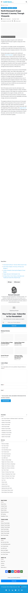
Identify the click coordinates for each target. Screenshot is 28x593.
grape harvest (23, 107)
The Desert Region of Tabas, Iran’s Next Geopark (7, 343)
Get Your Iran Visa (5, 542)
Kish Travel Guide (4, 535)
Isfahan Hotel (4, 484)
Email (2, 390)
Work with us (3, 567)
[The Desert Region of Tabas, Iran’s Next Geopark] (7, 337)
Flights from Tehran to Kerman (8, 468)
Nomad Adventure (5, 512)
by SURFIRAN (24, 586)
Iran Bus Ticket (5, 447)
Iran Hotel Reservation (6, 449)
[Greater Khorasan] (7, 350)
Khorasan (17, 282)
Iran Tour (4, 480)
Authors (2, 563)
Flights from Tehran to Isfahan (8, 465)
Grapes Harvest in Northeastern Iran (11, 274)
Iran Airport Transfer (6, 455)
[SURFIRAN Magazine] (8, 2)
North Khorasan (9, 54)
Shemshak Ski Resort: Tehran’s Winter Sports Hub (14, 264)
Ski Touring (3, 514)
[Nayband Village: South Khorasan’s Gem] (21, 337)
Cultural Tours (4, 506)
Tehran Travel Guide (6, 420)
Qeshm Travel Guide (6, 436)
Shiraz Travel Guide (6, 424)
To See (6, 5)
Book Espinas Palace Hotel (7, 490)
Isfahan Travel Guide (6, 422)
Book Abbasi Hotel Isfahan (7, 492)
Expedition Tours (4, 516)
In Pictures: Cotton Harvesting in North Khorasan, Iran (19, 357)
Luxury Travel (4, 508)
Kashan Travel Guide (6, 428)
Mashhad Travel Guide (6, 430)
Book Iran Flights (5, 443)
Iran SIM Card (5, 457)
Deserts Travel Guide (6, 434)
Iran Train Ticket (5, 445)
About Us (3, 561)
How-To (14, 8)
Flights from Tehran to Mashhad (8, 463)
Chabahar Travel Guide (6, 432)
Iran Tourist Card (5, 451)
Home (3, 5)
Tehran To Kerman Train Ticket (8, 476)
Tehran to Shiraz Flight (6, 459)
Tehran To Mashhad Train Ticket (8, 474)
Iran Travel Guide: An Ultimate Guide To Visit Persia (12, 418)
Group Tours (3, 504)
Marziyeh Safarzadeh (7, 18)
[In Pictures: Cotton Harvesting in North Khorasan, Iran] (21, 350)
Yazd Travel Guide (5, 426)
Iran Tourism (4, 8)
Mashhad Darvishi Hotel (7, 488)
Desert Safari (4, 510)
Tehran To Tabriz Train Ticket (8, 478)
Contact (2, 565)
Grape (10, 282)
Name (2, 384)
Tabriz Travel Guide (5, 533)
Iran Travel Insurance (6, 453)
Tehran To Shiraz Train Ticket (8, 472)
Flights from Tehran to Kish (7, 461)
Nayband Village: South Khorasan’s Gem (19, 343)
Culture (9, 8)
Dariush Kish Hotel (5, 486)
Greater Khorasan (5, 355)
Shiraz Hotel (4, 482)
